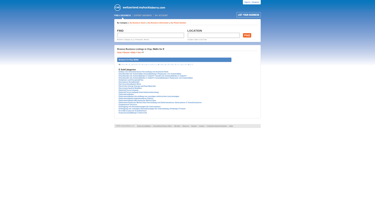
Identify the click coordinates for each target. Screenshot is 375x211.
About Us (185, 126)
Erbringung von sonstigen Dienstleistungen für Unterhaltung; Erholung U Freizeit (152, 109)
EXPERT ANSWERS (143, 15)
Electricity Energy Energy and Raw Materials (137, 86)
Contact (201, 126)
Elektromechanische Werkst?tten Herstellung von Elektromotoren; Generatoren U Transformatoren (160, 103)
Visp (139, 52)
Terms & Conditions (144, 126)
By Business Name (138, 23)
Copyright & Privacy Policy (162, 126)
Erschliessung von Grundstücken (132, 111)
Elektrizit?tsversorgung (128, 90)
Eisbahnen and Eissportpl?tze (131, 80)
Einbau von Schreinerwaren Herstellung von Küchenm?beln (143, 72)
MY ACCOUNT (161, 15)
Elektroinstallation (126, 94)
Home (119, 52)
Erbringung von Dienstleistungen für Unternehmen (140, 107)
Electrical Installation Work (130, 84)
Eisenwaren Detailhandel (129, 82)
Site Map (177, 126)
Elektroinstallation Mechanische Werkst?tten (137, 100)
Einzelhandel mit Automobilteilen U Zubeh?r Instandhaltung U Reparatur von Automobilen (156, 78)
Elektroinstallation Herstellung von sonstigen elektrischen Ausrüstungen (149, 96)
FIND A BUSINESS (122, 15)
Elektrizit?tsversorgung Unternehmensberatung (139, 92)
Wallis (133, 52)
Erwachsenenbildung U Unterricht (133, 113)
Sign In (247, 2)
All (119, 64)
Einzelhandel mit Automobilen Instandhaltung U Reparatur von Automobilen (150, 74)
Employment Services (128, 105)
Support (194, 126)
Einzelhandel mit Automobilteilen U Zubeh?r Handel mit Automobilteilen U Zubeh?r (153, 76)
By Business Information (158, 23)
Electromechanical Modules (130, 88)
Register (255, 2)
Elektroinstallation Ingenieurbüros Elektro (136, 98)
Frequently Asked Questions (217, 126)
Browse (126, 52)
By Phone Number (178, 23)
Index (231, 126)
